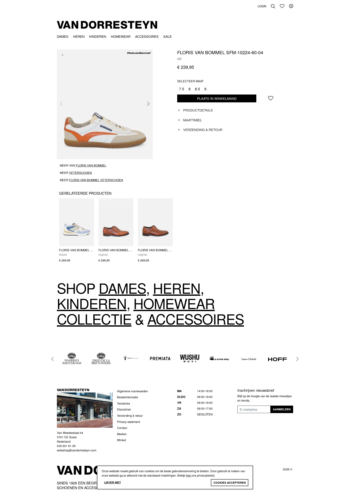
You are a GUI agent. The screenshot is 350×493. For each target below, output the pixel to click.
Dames (62, 36)
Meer (76, 173)
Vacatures (123, 403)
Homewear (121, 36)
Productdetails (198, 110)
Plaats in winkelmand (216, 99)
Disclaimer (124, 409)
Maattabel (192, 120)
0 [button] (291, 6)
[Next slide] (148, 103)
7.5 (181, 88)
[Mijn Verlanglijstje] (282, 6)
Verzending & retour (202, 129)
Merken (122, 434)
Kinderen (97, 36)
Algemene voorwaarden (132, 391)
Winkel (121, 440)
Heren (79, 36)
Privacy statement (128, 422)
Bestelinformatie (127, 397)
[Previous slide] (61, 103)
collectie (94, 319)
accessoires (195, 319)
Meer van (83, 165)
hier (189, 475)
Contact (122, 428)
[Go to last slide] (52, 359)
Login (262, 6)
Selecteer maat (190, 81)
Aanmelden (282, 409)
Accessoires (147, 36)
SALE (167, 36)
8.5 (197, 88)
